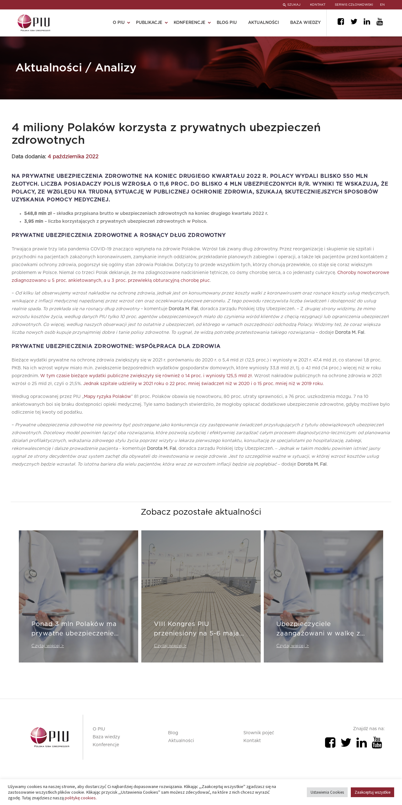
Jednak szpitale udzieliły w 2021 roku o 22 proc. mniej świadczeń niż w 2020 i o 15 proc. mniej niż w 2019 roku (203, 384)
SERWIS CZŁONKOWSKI (354, 4)
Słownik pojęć (258, 733)
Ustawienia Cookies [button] (327, 792)
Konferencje (106, 745)
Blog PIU (227, 23)
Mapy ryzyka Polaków (107, 396)
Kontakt (252, 741)
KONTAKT (317, 4)
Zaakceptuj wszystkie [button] (372, 792)
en (382, 4)
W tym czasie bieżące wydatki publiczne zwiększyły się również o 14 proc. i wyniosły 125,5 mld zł (146, 376)
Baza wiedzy (305, 23)
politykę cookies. (81, 798)
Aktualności (263, 23)
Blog (173, 733)
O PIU (99, 729)
